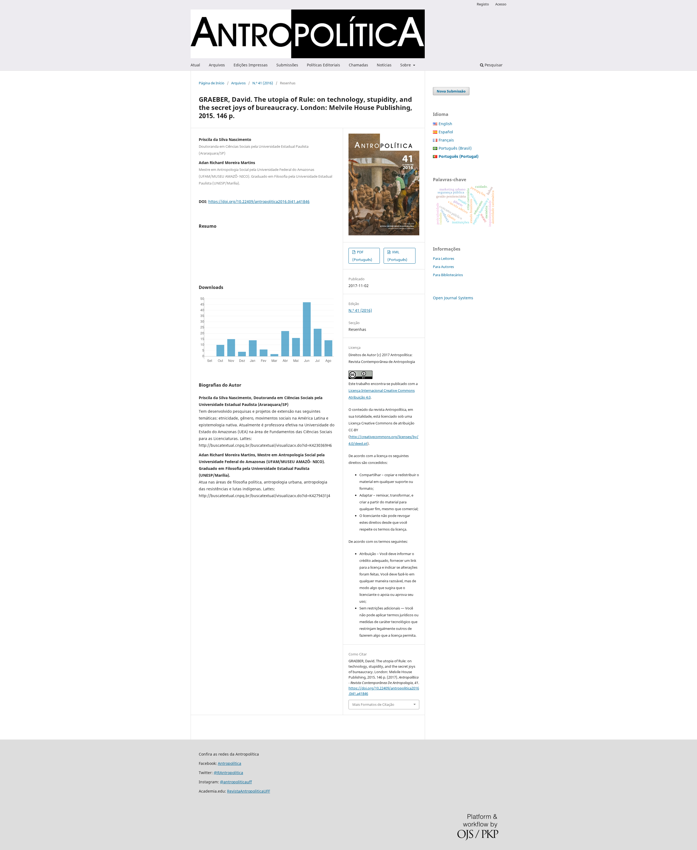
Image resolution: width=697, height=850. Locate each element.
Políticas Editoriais (323, 64)
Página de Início (211, 83)
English (445, 123)
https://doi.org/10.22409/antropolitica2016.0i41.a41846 (259, 201)
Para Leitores (443, 258)
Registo (483, 4)
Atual (195, 64)
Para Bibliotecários (448, 274)
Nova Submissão (451, 91)
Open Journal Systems (453, 297)
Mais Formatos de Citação (373, 704)
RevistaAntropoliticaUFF (248, 791)
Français (446, 140)
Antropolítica (229, 763)
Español (446, 131)
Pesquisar (493, 64)
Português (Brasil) (455, 148)
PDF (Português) (362, 256)
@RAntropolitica (228, 772)
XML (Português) (397, 256)
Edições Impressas (251, 64)
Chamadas (358, 64)
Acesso (500, 4)
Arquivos (217, 64)
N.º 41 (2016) (262, 83)
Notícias (384, 64)
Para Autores (443, 266)
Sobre (406, 64)
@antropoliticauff (236, 781)
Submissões (287, 64)
